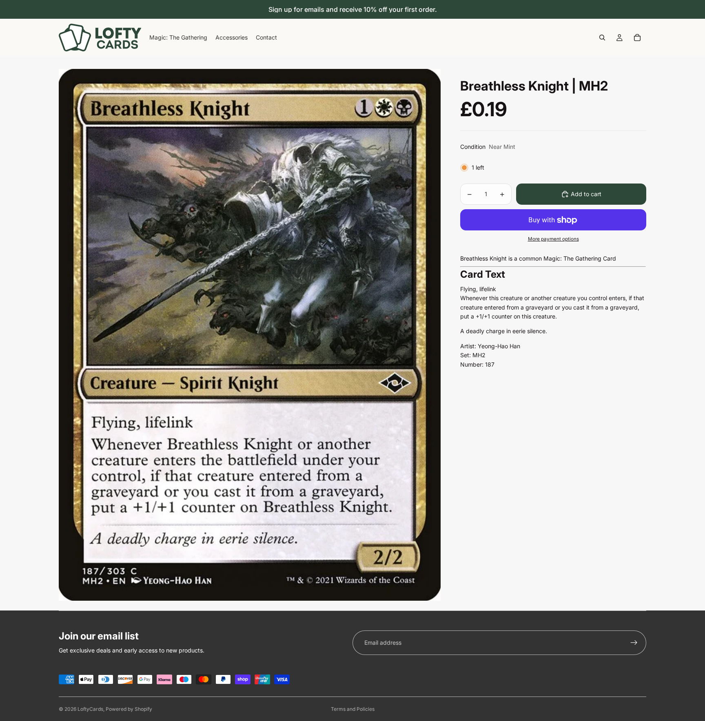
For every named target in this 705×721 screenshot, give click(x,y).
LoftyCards (90, 709)
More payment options (553, 239)
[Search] (602, 37)
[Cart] (637, 37)
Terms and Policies (353, 709)
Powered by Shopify (129, 709)
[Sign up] (634, 642)
